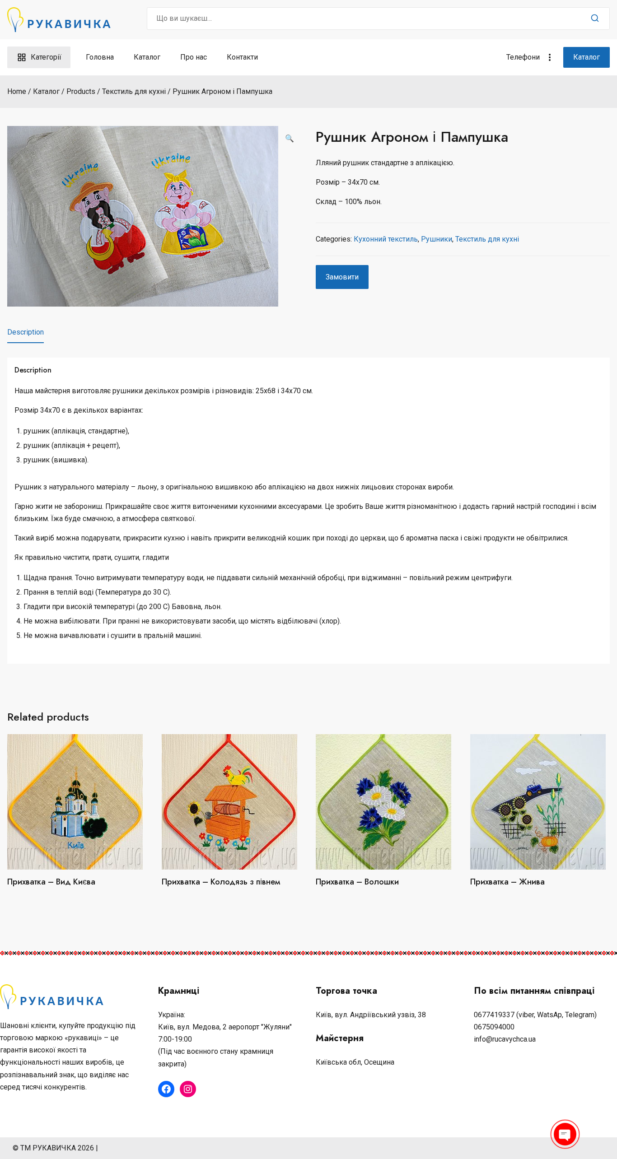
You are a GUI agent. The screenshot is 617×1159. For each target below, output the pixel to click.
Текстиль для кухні (487, 239)
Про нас (193, 57)
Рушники (436, 239)
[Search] (594, 18)
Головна (100, 57)
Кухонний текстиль (386, 239)
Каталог (147, 57)
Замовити (342, 277)
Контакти (242, 57)
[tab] (25, 332)
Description (25, 332)
